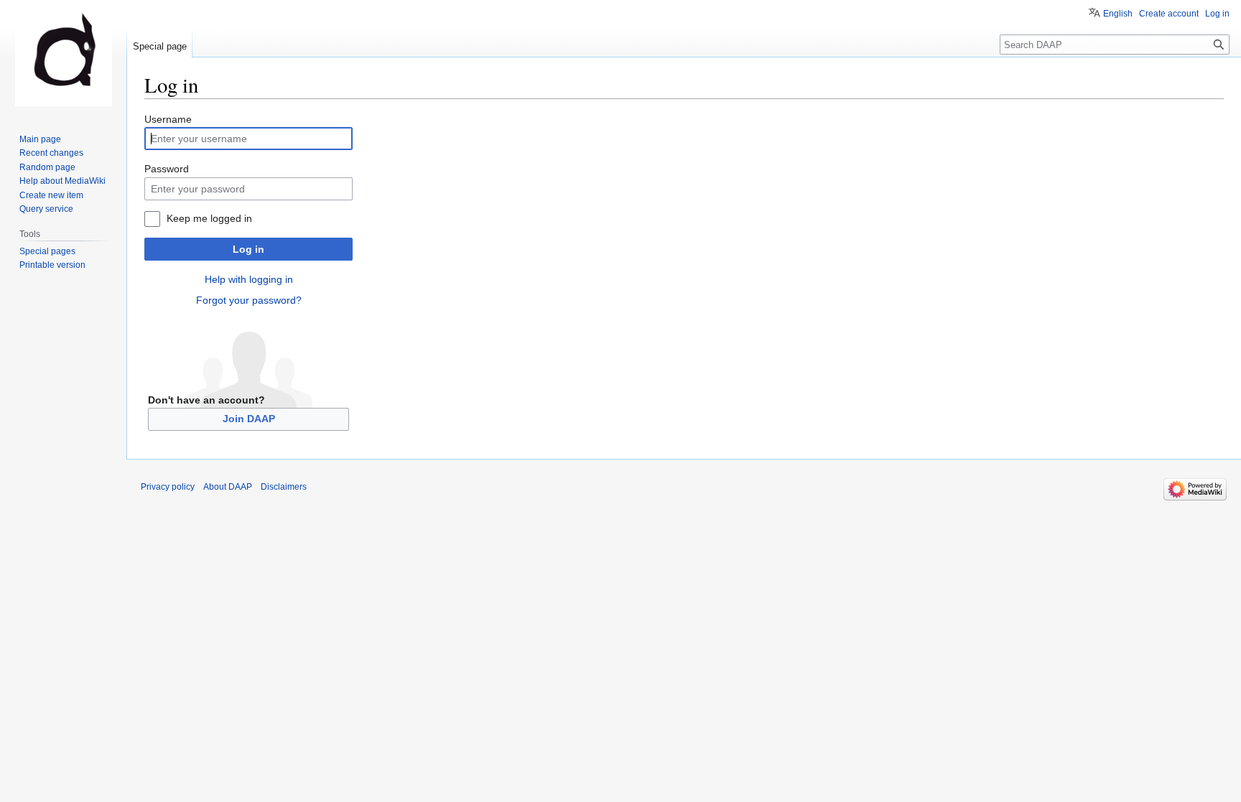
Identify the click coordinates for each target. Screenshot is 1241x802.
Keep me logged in (209, 218)
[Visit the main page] (63, 57)
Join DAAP (249, 418)
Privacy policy (168, 487)
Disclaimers (284, 487)
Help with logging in (249, 279)
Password (166, 168)
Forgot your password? (249, 300)
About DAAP (227, 487)
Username (168, 119)
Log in (248, 249)
